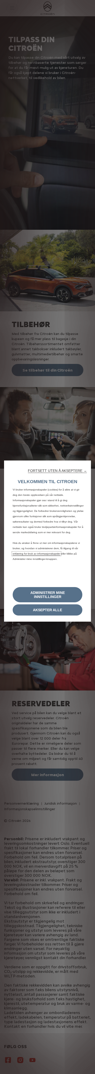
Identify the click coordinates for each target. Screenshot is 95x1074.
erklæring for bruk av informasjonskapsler (36, 553)
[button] (57, 471)
